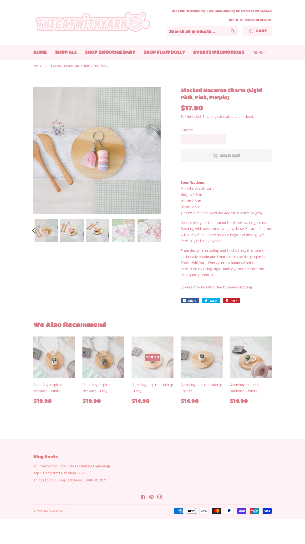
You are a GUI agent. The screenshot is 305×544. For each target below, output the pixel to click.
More (258, 52)
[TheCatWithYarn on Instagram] (159, 497)
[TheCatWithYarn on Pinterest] (151, 497)
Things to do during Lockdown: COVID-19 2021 (69, 480)
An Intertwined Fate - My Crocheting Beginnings (72, 466)
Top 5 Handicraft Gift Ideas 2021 (59, 473)
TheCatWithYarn (54, 511)
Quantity (187, 130)
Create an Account (258, 20)
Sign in (233, 20)
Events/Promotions (218, 51)
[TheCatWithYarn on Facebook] (143, 497)
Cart (261, 31)
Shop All (66, 51)
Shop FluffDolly (164, 51)
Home (40, 51)
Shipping (209, 116)
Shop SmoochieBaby (110, 51)
